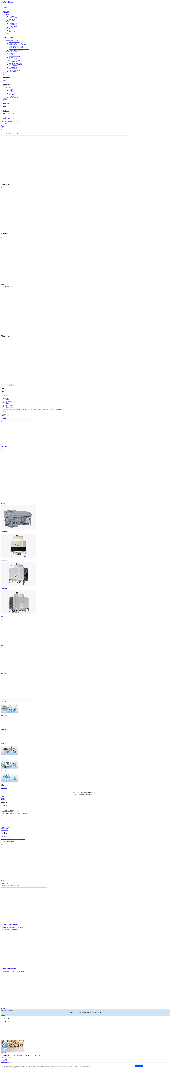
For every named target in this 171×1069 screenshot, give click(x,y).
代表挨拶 (11, 90)
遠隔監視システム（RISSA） (15, 50)
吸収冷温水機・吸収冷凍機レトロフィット (19, 63)
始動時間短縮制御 (13, 68)
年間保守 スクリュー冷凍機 (15, 43)
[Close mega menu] (3, 74)
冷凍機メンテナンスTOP (12, 40)
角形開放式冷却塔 (13, 24)
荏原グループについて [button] (8, 113)
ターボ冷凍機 (12, 16)
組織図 (10, 92)
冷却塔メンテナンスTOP (12, 51)
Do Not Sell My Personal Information (126, 1065)
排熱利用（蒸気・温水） (14, 70)
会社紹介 (8, 87)
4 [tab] (3, 392)
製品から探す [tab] (6, 414)
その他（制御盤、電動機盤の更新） (17, 64)
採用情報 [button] (5, 99)
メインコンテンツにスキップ (7, 1)
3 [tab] (3, 391)
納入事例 (6, 77)
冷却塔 (7, 21)
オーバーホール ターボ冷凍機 (16, 47)
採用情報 (6, 103)
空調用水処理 (12, 31)
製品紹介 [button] (5, 7)
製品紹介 (6, 12)
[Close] (168, 1065)
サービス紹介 (8, 37)
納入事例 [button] (5, 73)
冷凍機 (7, 14)
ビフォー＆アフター (13, 58)
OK (139, 1065)
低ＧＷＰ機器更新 (13, 65)
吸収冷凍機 (11, 20)
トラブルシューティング (14, 56)
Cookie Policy (13, 1067)
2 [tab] (3, 390)
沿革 (10, 93)
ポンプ (10, 30)
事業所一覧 (11, 96)
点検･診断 (11, 53)
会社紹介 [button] (5, 80)
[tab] (86, 387)
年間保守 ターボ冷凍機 (14, 42)
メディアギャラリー (13, 97)
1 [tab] (3, 388)
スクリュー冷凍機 (13, 17)
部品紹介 (11, 54)
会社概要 (11, 89)
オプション (11, 27)
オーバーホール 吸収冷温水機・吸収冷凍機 (19, 49)
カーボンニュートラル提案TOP (13, 60)
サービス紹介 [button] (6, 33)
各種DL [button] (5, 106)
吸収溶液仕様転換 (13, 67)
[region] (85, 1066)
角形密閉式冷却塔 (13, 26)
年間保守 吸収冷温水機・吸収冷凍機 (17, 44)
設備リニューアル (13, 71)
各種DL (6, 111)
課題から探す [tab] (6, 415)
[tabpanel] (85, 559)
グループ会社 (12, 94)
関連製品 (8, 29)
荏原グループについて (11, 118)
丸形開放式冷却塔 (13, 23)
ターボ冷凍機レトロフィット (15, 61)
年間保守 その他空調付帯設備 (16, 46)
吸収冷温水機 (12, 19)
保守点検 (11, 57)
